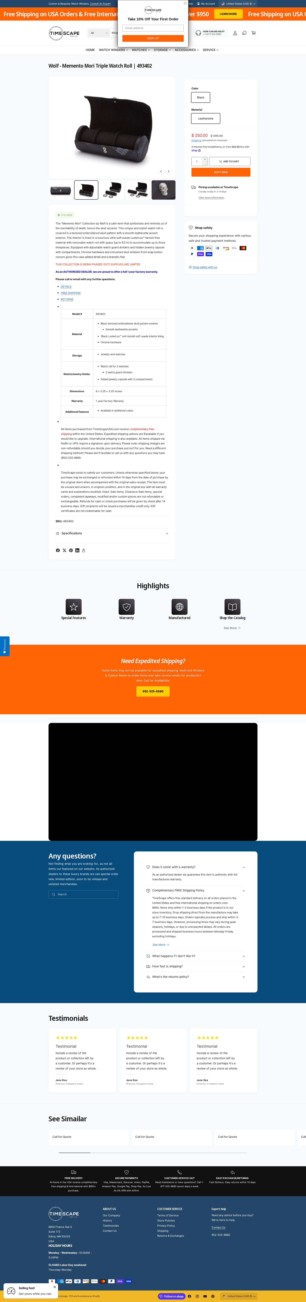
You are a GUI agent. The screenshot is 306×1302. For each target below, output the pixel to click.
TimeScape (62, 1296)
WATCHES (139, 50)
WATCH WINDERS (112, 50)
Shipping (196, 140)
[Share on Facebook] (58, 550)
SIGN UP (153, 38)
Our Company (111, 1215)
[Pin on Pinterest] (71, 550)
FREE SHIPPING (71, 293)
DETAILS (66, 286)
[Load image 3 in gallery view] (112, 190)
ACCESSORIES (185, 50)
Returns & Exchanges (170, 1235)
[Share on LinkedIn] (77, 550)
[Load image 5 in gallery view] (163, 190)
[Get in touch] (244, 33)
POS (71, 1296)
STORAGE (161, 50)
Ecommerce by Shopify (89, 1296)
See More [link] (230, 628)
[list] (153, 614)
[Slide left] (161, 171)
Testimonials (111, 1225)
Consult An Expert (100, 3)
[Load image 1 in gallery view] (60, 190)
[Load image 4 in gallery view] (138, 190)
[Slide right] (168, 171)
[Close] (54, 1286)
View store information (211, 197)
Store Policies (166, 1220)
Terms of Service (168, 1215)
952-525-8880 (153, 691)
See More (159, 944)
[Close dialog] (185, 3)
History (107, 1220)
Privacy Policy (166, 1225)
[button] (253, 33)
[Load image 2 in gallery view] (86, 190)
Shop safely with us (205, 267)
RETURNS (67, 299)
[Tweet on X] (64, 550)
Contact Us (110, 1230)
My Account (208, 3)
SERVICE (209, 50)
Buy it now (221, 172)
